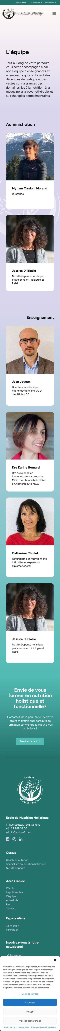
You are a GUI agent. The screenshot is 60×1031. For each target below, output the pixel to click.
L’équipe (11, 896)
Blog (8, 904)
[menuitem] (36, 2)
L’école (10, 888)
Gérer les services (30, 994)
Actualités (12, 900)
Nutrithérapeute (15, 868)
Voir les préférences (30, 1020)
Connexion (36, 2)
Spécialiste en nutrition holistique (26, 864)
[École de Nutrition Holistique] (22, 13)
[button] (55, 960)
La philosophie (14, 892)
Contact (11, 908)
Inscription (49, 2)
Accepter (30, 1002)
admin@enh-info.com (19, 832)
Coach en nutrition (17, 860)
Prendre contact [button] (28, 741)
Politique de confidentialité (16, 1027)
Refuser (30, 1011)
